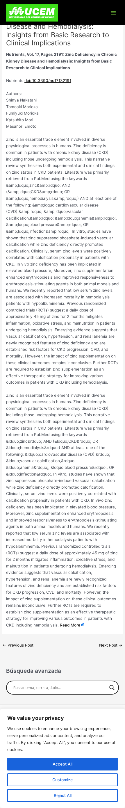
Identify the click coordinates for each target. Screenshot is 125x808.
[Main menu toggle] (113, 13)
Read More (70, 625)
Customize (62, 779)
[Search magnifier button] (112, 688)
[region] (62, 758)
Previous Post (18, 645)
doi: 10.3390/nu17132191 (47, 80)
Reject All (63, 795)
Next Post (110, 645)
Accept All (62, 763)
